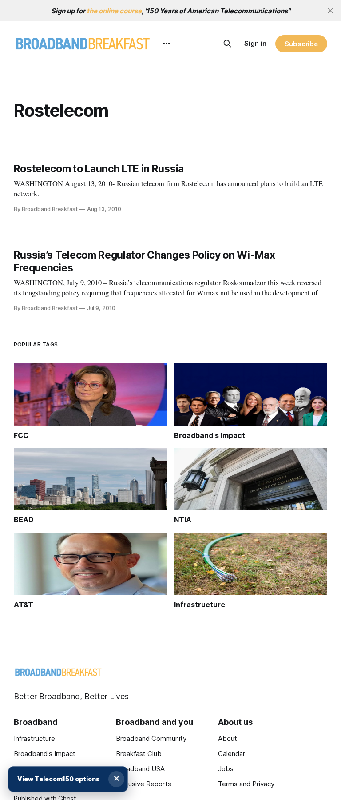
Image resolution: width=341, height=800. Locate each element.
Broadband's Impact (44, 753)
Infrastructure (34, 738)
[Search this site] (227, 43)
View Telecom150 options (58, 779)
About (227, 738)
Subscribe (301, 44)
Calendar (231, 753)
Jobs (226, 768)
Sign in (255, 43)
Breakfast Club (139, 753)
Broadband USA (140, 768)
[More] (166, 43)
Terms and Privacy (246, 784)
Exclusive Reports (143, 784)
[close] (330, 11)
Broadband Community (151, 738)
